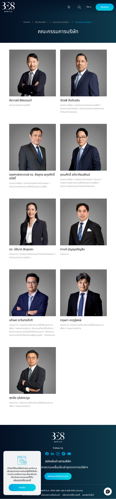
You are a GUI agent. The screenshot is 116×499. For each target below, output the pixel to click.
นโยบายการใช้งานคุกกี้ (22, 480)
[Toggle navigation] (69, 7)
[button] (108, 491)
